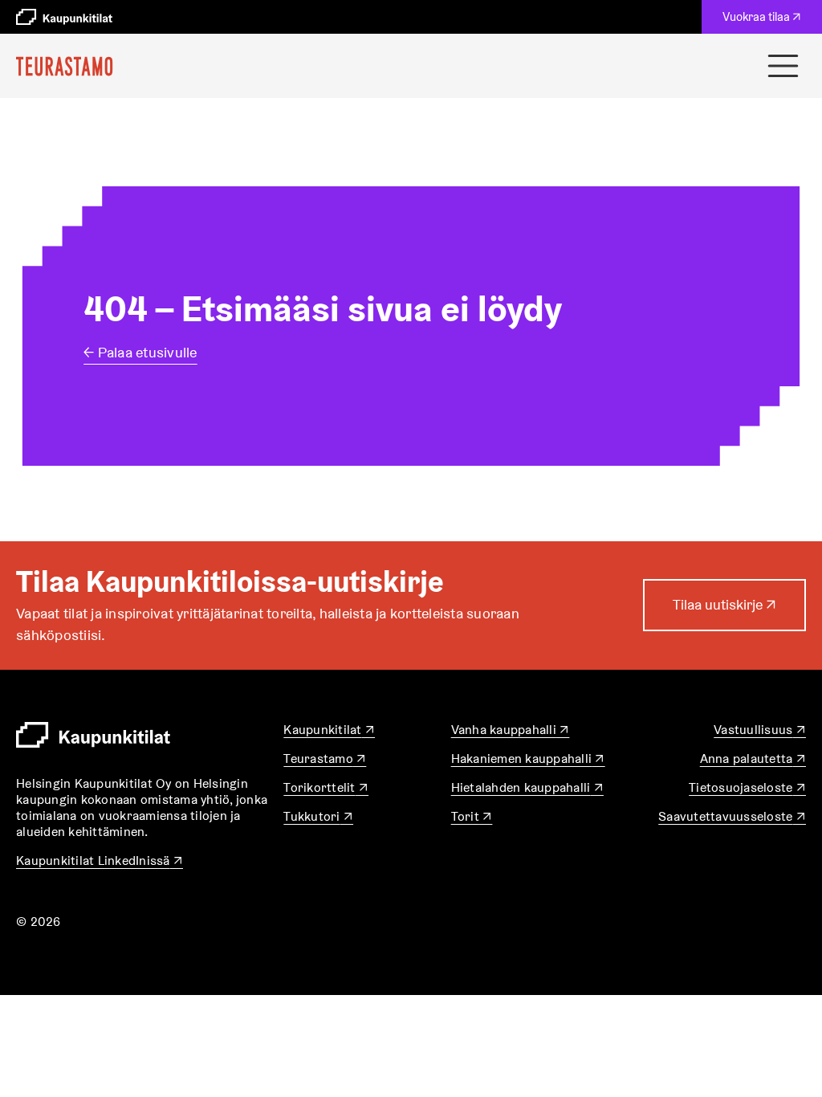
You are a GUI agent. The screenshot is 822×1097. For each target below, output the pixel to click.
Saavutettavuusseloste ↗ (732, 816)
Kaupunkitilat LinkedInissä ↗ (99, 860)
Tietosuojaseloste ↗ (747, 787)
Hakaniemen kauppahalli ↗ (528, 758)
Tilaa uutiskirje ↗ (724, 612)
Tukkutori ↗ (318, 816)
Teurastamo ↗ (324, 758)
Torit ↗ (472, 816)
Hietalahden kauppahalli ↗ (527, 787)
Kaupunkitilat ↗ (329, 729)
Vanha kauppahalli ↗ (510, 729)
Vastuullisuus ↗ (760, 729)
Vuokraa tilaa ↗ (765, 21)
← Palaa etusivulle (140, 352)
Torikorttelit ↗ (325, 787)
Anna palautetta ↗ (753, 758)
